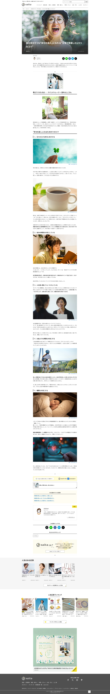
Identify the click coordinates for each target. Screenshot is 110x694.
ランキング (39, 5)
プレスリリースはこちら (32, 688)
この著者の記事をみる (71, 517)
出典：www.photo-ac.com (72, 212)
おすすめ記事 (39, 688)
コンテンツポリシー (50, 688)
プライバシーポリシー (58, 688)
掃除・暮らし (60, 5)
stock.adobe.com (81, 51)
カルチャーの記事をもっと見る (55, 585)
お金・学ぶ (74, 5)
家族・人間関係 (52, 5)
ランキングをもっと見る (56, 622)
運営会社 (72, 688)
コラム (36, 535)
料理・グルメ (68, 5)
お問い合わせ (24, 688)
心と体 (80, 5)
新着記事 (45, 5)
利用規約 (44, 688)
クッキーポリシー (66, 688)
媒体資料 (76, 688)
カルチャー (85, 5)
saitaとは (45, 684)
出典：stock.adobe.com (73, 164)
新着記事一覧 (39, 684)
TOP (23, 8)
